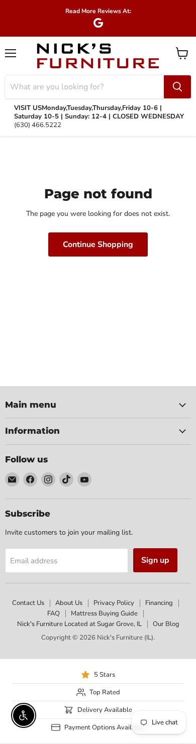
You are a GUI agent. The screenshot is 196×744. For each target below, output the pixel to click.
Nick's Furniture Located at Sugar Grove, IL (79, 624)
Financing (159, 602)
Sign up (155, 560)
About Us (68, 602)
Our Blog (166, 624)
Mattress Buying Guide (104, 613)
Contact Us (28, 602)
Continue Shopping (98, 244)
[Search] (177, 86)
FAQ (53, 613)
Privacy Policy (113, 602)
